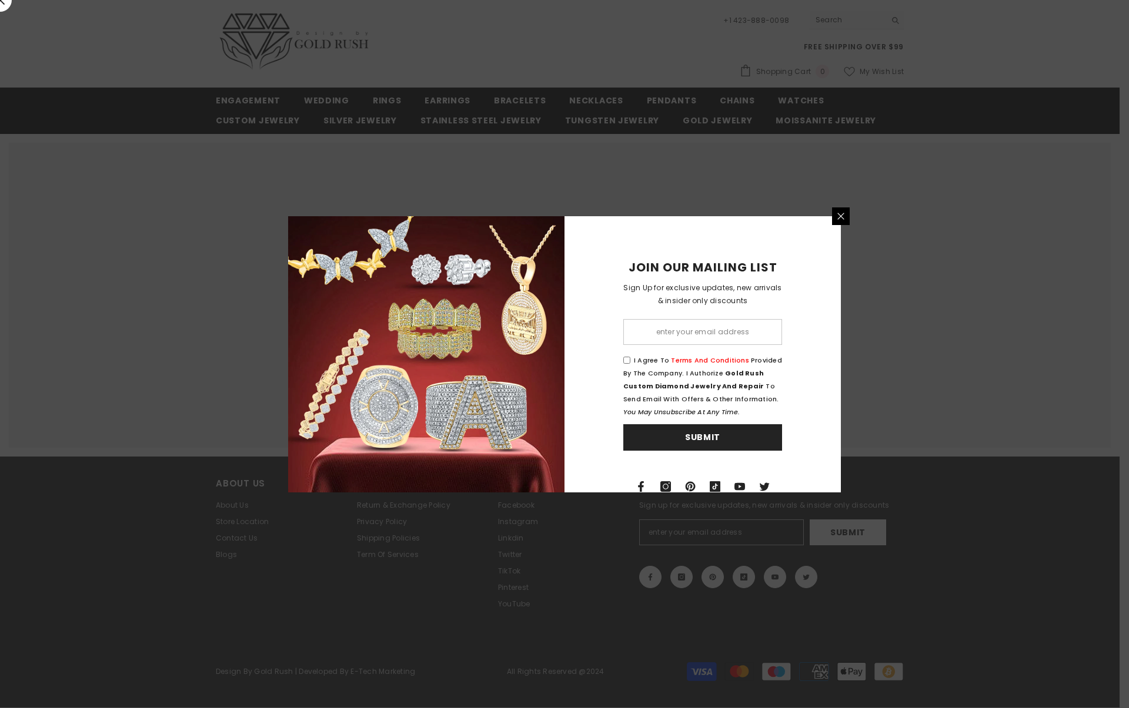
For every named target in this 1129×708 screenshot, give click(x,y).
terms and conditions (710, 360)
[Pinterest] (690, 486)
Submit (702, 437)
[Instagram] (665, 486)
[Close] (841, 216)
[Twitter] (764, 486)
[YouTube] (739, 486)
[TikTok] (715, 486)
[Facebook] (641, 486)
